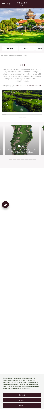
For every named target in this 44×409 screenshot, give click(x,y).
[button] (4, 114)
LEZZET (26, 48)
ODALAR (10, 48)
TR (8, 4)
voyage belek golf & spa (15, 55)
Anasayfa (4, 55)
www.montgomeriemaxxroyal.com (28, 86)
